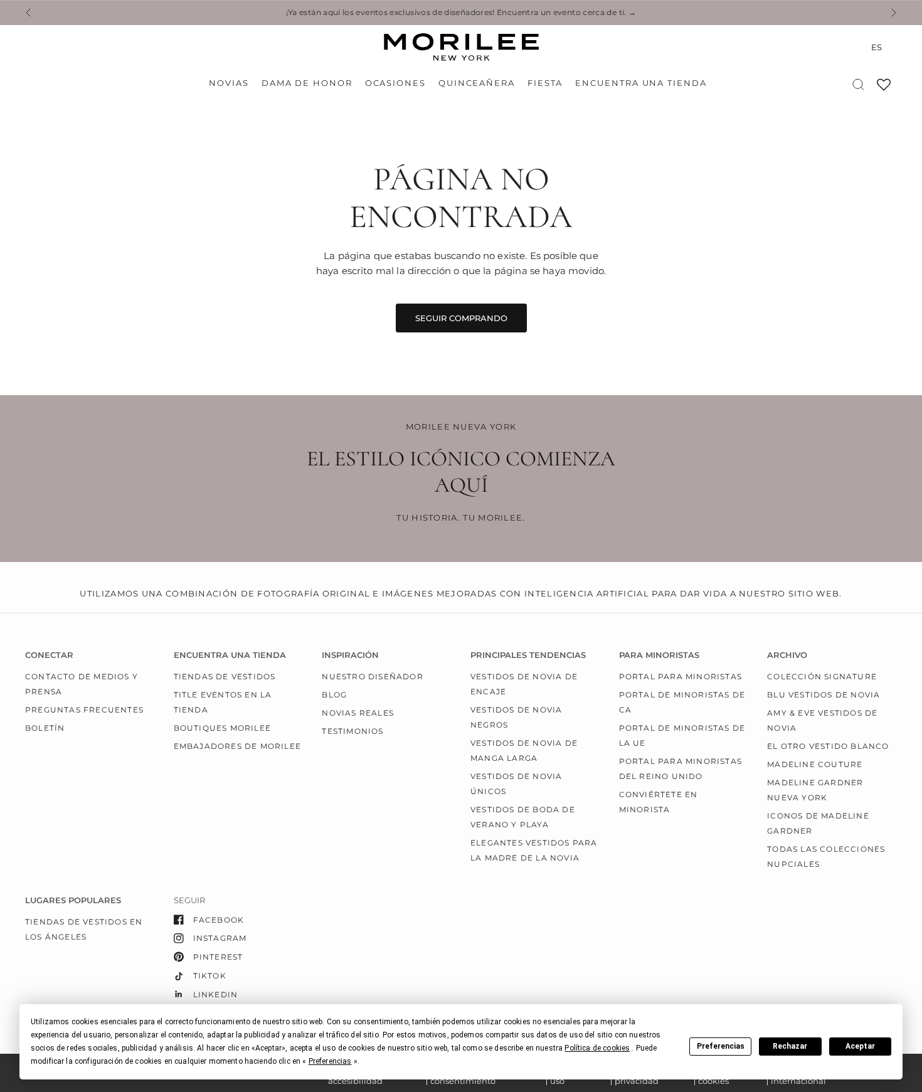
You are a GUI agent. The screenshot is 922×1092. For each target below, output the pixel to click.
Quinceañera (476, 83)
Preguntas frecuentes (84, 709)
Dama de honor (307, 83)
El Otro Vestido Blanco (828, 746)
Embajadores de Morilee (237, 746)
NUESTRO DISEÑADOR (372, 676)
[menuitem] (232, 83)
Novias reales (358, 713)
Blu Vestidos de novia (823, 694)
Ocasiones (395, 83)
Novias (228, 83)
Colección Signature (822, 676)
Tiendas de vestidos (225, 676)
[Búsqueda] (858, 84)
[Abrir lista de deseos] (884, 88)
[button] (597, 1048)
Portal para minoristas (680, 676)
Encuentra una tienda (640, 83)
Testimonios (352, 731)
